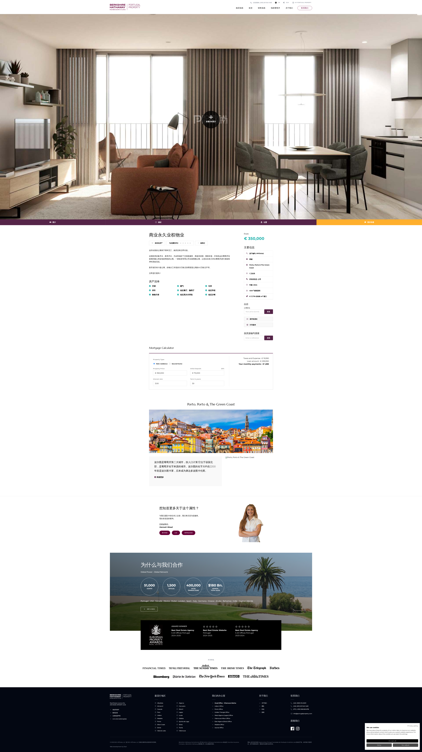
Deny (379, 745)
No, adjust (405, 745)
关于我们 (289, 8)
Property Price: (159, 368)
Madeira (159, 718)
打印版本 (253, 325)
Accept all (392, 741)
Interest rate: (158, 379)
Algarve (181, 703)
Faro (158, 712)
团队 (263, 706)
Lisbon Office (219, 706)
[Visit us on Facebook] (292, 728)
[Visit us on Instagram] (297, 728)
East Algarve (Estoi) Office (223, 721)
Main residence (162, 364)
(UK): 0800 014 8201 (299, 703)
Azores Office (219, 727)
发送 (268, 312)
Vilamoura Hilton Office (222, 718)
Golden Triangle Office (222, 712)
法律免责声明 (116, 716)
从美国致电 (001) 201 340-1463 (262, 2)
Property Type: (158, 359)
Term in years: (195, 379)
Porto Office (219, 709)
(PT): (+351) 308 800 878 (301, 709)
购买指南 (239, 8)
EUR (286, 3)
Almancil (160, 706)
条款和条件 (116, 709)
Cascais (159, 709)
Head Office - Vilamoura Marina (225, 703)
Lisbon (159, 715)
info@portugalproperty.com (302, 713)
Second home (176, 364)
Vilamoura (182, 731)
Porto (159, 721)
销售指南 (261, 8)
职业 (263, 709)
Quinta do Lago (184, 721)
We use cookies (373, 727)
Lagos (181, 712)
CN (279, 2)
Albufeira (160, 703)
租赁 (251, 8)
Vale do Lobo (161, 731)
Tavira (181, 727)
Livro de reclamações (120, 719)
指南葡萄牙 (275, 8)
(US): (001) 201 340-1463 (300, 706)
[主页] (125, 7)
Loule (181, 715)
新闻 (263, 712)
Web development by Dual (118, 746)
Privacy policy (412, 726)
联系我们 (304, 8)
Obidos (181, 718)
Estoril (181, 709)
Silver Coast (161, 724)
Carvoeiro (182, 706)
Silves (181, 724)
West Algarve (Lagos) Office (224, 715)
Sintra (159, 727)
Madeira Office (219, 724)
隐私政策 (115, 713)
